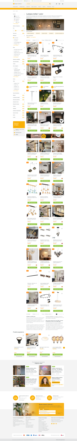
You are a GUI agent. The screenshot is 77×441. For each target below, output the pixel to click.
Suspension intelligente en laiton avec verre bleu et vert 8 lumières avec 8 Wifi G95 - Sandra (32, 197)
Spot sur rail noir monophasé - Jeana (57, 77)
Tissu (16, 40)
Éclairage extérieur (22, 6)
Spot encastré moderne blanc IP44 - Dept (44, 347)
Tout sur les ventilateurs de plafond (43, 429)
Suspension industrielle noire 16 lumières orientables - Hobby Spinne (57, 197)
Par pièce (39, 6)
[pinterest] (62, 385)
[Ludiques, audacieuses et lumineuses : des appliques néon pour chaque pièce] (45, 370)
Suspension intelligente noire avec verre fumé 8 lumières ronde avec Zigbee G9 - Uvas (45, 154)
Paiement (27, 420)
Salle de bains (17, 54)
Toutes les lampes (41, 419)
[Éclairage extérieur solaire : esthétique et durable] (19, 370)
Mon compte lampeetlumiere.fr (30, 419)
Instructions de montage (42, 421)
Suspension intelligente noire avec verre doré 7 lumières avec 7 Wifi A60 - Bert (32, 240)
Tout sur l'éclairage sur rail (42, 427)
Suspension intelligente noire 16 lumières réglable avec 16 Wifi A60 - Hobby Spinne (32, 77)
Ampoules (44, 6)
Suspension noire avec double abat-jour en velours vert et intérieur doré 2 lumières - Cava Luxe (32, 175)
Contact (17, 134)
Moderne (16, 83)
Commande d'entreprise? (29, 427)
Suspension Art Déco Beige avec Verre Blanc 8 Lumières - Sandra (58, 154)
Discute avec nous (18, 132)
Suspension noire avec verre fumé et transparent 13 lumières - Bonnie (57, 262)
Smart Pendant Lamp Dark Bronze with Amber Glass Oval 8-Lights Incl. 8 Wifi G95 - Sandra (32, 219)
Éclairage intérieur (15, 6)
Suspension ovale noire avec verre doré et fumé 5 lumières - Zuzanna (45, 77)
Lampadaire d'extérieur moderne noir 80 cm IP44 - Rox (44, 103)
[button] (38, 9)
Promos (53, 6)
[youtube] (56, 423)
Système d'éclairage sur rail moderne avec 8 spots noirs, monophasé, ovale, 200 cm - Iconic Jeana (44, 305)
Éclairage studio (17, 75)
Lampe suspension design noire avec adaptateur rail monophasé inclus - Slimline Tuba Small (44, 56)
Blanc (17, 22)
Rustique (16, 86)
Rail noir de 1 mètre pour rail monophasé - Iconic (32, 284)
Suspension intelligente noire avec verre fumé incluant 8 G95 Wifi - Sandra (32, 154)
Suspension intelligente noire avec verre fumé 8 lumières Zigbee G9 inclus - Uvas (45, 175)
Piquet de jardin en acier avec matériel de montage (32, 103)
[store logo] (17, 3)
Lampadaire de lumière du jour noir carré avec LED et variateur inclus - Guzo (58, 284)
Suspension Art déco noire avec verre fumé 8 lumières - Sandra (45, 219)
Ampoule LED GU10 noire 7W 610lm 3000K (18, 347)
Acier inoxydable (17, 42)
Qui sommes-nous (16, 419)
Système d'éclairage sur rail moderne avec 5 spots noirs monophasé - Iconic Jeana (32, 56)
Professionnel (49, 6)
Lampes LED (28, 6)
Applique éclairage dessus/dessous (19, 70)
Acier (17, 16)
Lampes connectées (34, 6)
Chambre (16, 51)
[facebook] (51, 423)
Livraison (27, 421)
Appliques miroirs (17, 72)
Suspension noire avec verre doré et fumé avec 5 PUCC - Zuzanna (57, 240)
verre (16, 39)
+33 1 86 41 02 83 (21, 129)
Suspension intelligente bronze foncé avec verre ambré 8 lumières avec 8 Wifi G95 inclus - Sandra (45, 197)
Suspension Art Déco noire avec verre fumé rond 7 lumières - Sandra (57, 103)
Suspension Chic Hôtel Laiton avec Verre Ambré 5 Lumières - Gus (32, 125)
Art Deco (16, 89)
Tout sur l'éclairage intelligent (42, 428)
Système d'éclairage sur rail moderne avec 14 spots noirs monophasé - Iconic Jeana (57, 56)
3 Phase (16, 68)
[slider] (15, 30)
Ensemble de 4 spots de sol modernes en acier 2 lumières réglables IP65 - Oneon (45, 240)
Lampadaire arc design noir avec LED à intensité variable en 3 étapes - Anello (45, 262)
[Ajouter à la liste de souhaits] (36, 44)
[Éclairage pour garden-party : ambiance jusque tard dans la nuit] (19, 381)
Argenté (17, 19)
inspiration (40, 420)
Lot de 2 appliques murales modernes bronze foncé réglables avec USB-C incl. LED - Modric (44, 284)
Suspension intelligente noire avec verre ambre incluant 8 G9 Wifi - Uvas (57, 219)
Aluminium (18, 17)
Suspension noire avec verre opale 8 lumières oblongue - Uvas (57, 305)
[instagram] (61, 385)
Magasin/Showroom (18, 52)
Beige (17, 20)
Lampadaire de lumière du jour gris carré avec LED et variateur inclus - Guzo (32, 305)
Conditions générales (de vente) (17, 420)
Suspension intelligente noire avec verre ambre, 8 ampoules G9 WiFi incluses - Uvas (32, 262)
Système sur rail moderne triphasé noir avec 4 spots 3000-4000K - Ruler (57, 125)
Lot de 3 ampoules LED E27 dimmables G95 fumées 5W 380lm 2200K (57, 348)
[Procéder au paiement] (63, 40)
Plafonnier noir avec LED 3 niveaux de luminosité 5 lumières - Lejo (57, 175)
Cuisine (16, 55)
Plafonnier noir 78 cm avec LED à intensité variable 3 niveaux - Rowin (44, 125)
